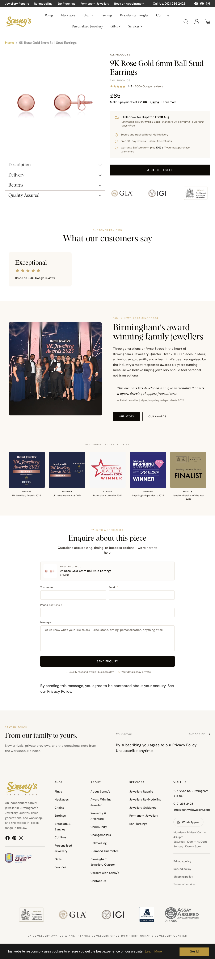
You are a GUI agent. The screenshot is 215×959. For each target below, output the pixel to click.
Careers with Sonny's (104, 873)
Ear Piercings (138, 824)
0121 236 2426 (183, 804)
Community (98, 827)
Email (113, 587)
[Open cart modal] (208, 22)
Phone (51, 605)
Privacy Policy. (184, 744)
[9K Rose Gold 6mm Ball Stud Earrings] (55, 102)
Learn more (169, 102)
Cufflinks (61, 837)
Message (45, 622)
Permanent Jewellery (143, 815)
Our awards (157, 416)
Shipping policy (183, 876)
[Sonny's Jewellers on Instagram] (208, 4)
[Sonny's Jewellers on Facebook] (196, 4)
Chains (59, 807)
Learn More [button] (153, 951)
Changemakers (100, 835)
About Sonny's (100, 791)
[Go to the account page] (197, 22)
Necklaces (62, 799)
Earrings (60, 815)
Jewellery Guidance (142, 807)
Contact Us (98, 881)
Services (60, 867)
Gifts (58, 859)
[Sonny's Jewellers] (18, 21)
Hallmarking (98, 843)
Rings (58, 791)
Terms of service (184, 884)
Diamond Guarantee (104, 851)
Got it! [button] (194, 951)
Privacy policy (182, 861)
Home (9, 42)
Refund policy (182, 869)
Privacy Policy (59, 691)
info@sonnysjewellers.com (191, 810)
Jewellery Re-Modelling (145, 799)
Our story (126, 416)
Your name (46, 587)
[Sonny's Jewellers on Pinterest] (202, 4)
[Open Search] (186, 22)
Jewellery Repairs (141, 791)
